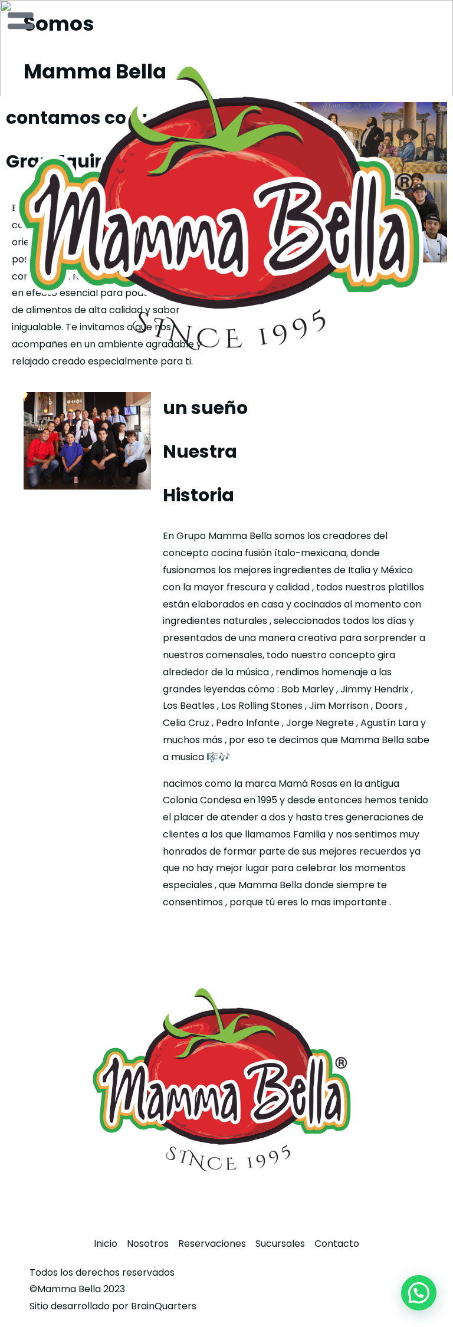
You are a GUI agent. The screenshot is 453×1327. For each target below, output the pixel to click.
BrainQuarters (163, 1306)
